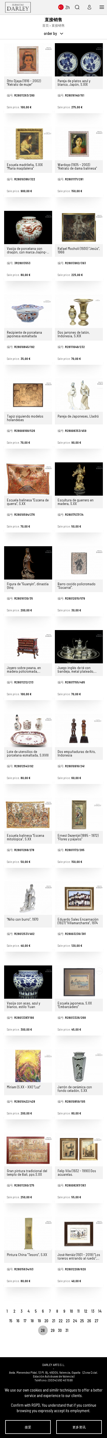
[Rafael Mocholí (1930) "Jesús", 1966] (79, 227)
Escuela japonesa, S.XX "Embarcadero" (75, 1005)
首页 (45, 25)
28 (43, 1330)
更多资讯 (79, 1427)
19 (39, 1320)
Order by (51, 33)
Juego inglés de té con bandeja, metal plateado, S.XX (76, 669)
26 (89, 1320)
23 (68, 1320)
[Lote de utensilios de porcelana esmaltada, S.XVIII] (28, 730)
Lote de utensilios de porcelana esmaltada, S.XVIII (28, 753)
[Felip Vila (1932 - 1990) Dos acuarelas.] (79, 1149)
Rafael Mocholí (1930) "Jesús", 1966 (79, 250)
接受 (28, 1427)
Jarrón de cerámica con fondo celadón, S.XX (75, 1088)
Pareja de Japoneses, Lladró (78, 416)
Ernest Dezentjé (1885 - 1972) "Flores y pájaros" (78, 837)
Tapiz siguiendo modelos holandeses (25, 418)
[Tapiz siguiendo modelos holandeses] (28, 395)
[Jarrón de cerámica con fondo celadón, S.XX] (79, 1066)
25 (82, 1320)
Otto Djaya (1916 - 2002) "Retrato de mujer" (24, 82)
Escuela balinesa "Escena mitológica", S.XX (25, 837)
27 (96, 1320)
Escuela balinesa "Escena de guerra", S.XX (28, 502)
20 (46, 1320)
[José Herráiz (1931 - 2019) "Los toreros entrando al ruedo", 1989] (79, 1233)
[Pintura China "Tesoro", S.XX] (28, 1233)
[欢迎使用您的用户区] (88, 7)
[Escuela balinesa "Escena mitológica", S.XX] (28, 814)
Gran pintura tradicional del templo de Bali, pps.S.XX (27, 1172)
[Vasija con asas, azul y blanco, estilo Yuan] (28, 982)
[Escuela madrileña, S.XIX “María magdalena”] (28, 143)
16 (17, 1320)
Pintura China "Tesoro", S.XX (27, 1255)
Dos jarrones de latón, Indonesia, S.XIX (74, 334)
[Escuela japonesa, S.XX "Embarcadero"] (79, 982)
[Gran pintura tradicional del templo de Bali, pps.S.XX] (28, 1149)
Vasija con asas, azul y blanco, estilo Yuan (23, 1005)
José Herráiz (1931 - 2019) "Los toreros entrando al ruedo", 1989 (79, 1256)
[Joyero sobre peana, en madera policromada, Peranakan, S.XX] (28, 646)
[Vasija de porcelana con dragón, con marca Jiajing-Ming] (28, 227)
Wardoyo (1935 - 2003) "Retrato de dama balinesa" (77, 166)
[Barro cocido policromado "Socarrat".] (79, 562)
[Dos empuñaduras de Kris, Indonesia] (79, 730)
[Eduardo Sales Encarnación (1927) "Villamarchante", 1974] (79, 898)
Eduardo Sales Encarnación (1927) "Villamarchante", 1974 (78, 921)
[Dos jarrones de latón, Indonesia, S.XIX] (79, 311)
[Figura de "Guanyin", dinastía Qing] (28, 562)
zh (67, 7)
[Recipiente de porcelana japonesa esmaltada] (28, 311)
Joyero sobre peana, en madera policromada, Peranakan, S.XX (24, 669)
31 (66, 1330)
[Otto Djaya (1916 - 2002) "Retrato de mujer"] (28, 59)
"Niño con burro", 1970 (22, 919)
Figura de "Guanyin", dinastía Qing (28, 585)
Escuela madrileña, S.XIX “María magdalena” (25, 166)
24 (75, 1320)
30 (60, 1330)
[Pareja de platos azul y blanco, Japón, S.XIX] (79, 59)
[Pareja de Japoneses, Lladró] (79, 395)
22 (61, 1320)
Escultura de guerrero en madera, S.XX (76, 502)
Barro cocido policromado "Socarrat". (76, 585)
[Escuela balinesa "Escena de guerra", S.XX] (28, 479)
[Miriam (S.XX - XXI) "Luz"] (28, 1066)
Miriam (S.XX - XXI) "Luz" (23, 1087)
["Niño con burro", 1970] (28, 898)
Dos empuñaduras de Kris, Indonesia (77, 753)
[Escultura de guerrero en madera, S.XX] (79, 479)
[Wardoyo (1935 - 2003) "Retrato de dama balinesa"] (79, 143)
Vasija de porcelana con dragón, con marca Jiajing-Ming (27, 250)
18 (32, 1320)
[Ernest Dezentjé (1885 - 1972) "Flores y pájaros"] (79, 814)
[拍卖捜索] (77, 7)
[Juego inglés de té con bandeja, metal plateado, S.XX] (79, 646)
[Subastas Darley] (18, 7)
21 (53, 1320)
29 (53, 1330)
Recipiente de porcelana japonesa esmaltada (24, 334)
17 (25, 1320)
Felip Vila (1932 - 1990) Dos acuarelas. (77, 1172)
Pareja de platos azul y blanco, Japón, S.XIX (74, 82)
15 (10, 1320)
